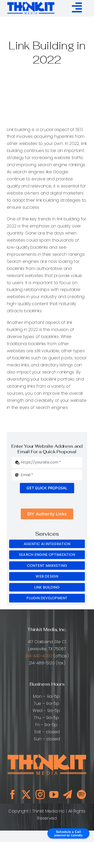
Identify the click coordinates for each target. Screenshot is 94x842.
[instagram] (40, 794)
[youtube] (53, 794)
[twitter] (26, 794)
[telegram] (67, 794)
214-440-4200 (38, 656)
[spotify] (81, 794)
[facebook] (12, 794)
